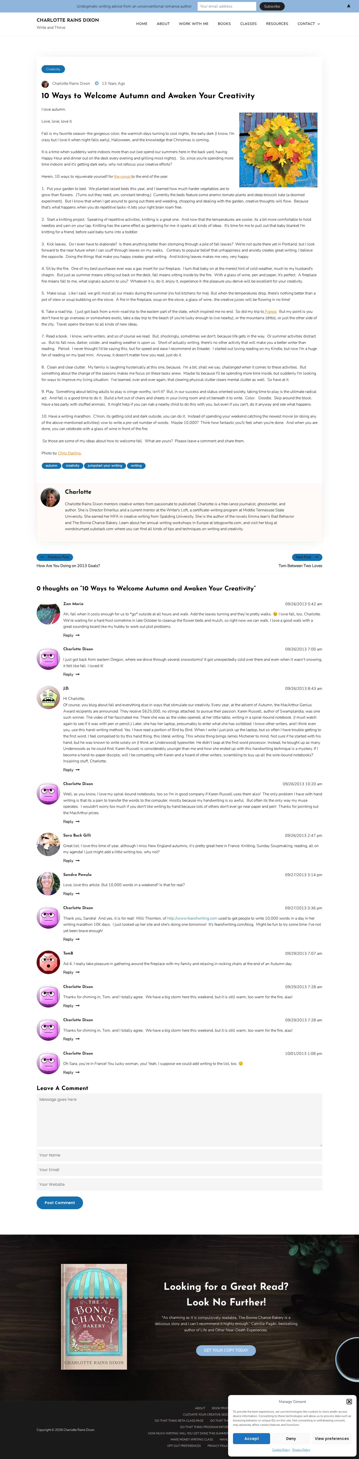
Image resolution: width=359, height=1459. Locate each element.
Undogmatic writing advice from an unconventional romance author (134, 6)
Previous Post (58, 557)
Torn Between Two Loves (300, 565)
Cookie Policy (281, 1450)
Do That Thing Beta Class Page (179, 1421)
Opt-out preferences (184, 1446)
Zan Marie (73, 604)
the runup (122, 176)
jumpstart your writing (105, 465)
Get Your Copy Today (226, 1350)
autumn (51, 465)
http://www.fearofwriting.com (192, 918)
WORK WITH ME (194, 23)
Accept (251, 1438)
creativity (72, 465)
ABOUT (163, 23)
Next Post (303, 557)
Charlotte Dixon (78, 649)
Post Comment (60, 1203)
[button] (349, 1401)
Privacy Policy (301, 1450)
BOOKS (224, 23)
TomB (68, 953)
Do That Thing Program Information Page (213, 1427)
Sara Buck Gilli (77, 836)
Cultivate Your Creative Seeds (206, 1415)
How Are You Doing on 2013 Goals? (68, 565)
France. (270, 311)
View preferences (332, 1438)
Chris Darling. (70, 453)
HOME (142, 23)
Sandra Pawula (77, 875)
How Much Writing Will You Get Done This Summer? (189, 1433)
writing (136, 465)
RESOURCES (277, 23)
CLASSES (248, 23)
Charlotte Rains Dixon (68, 20)
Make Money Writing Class (192, 1439)
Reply (68, 635)
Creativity (53, 69)
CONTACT (306, 23)
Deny (291, 1438)
